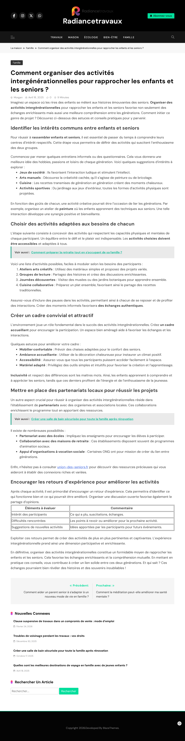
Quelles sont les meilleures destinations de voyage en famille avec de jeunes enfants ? (70, 665)
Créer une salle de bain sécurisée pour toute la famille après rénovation (60, 651)
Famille (128, 37)
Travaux (57, 37)
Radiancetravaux (92, 21)
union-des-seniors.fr (72, 467)
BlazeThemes (111, 728)
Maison (73, 37)
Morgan (18, 97)
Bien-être (111, 37)
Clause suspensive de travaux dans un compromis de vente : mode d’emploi (63, 621)
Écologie (91, 37)
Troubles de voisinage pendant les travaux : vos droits (49, 636)
